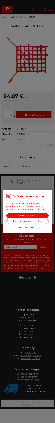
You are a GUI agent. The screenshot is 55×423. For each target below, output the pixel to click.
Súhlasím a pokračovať (27, 215)
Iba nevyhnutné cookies (27, 227)
